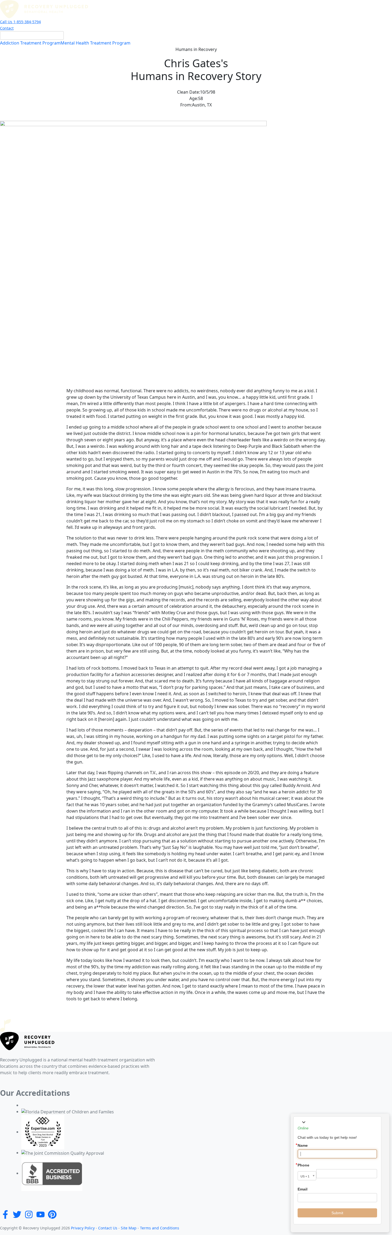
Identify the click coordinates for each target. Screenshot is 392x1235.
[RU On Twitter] (17, 1214)
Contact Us (107, 1227)
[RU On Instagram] (29, 1214)
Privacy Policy (83, 1227)
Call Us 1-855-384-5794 (20, 21)
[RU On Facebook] (5, 1214)
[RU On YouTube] (40, 1214)
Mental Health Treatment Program (95, 43)
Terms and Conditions (159, 1227)
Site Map (128, 1227)
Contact (7, 28)
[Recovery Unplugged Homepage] (44, 9)
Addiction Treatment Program (30, 43)
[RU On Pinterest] (52, 1214)
